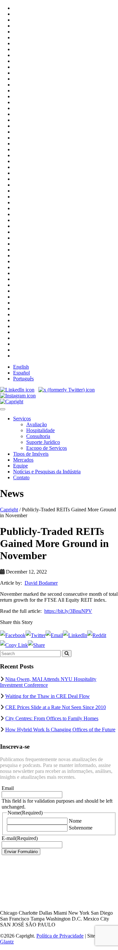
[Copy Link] (14, 645)
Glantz (7, 941)
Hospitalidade (40, 430)
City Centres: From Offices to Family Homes (51, 718)
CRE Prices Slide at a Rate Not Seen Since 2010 (55, 707)
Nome (75, 821)
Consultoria (38, 436)
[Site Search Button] (66, 653)
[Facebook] (13, 635)
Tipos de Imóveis (31, 454)
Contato (21, 477)
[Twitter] (36, 635)
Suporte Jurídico (43, 442)
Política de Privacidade (60, 936)
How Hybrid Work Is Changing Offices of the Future (60, 729)
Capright (9, 509)
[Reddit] (96, 635)
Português (23, 378)
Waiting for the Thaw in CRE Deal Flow (47, 696)
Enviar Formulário (21, 851)
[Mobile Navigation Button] (2, 409)
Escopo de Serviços (46, 448)
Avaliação (36, 424)
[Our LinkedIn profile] (17, 390)
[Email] (54, 635)
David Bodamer (41, 583)
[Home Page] (11, 401)
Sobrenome (80, 828)
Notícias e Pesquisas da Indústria (47, 471)
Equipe (20, 465)
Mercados (23, 460)
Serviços (22, 418)
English (21, 367)
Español (21, 372)
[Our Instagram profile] (18, 395)
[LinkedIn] (75, 635)
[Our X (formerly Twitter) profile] (66, 390)
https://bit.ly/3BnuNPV (68, 611)
